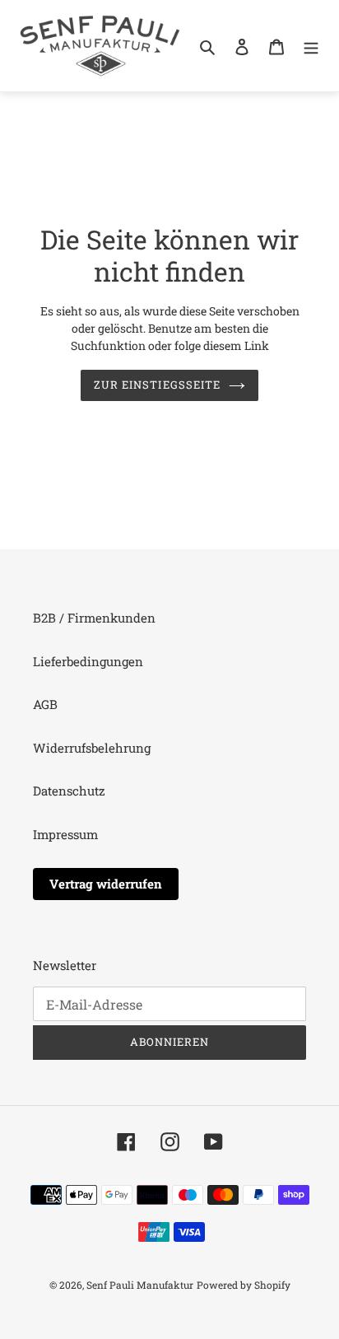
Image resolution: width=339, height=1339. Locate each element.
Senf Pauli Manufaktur (139, 1284)
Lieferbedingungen (88, 661)
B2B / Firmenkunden (94, 617)
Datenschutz (69, 790)
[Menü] (311, 45)
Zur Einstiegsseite (157, 384)
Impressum (65, 834)
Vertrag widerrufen (105, 883)
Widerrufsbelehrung (92, 747)
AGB (45, 704)
